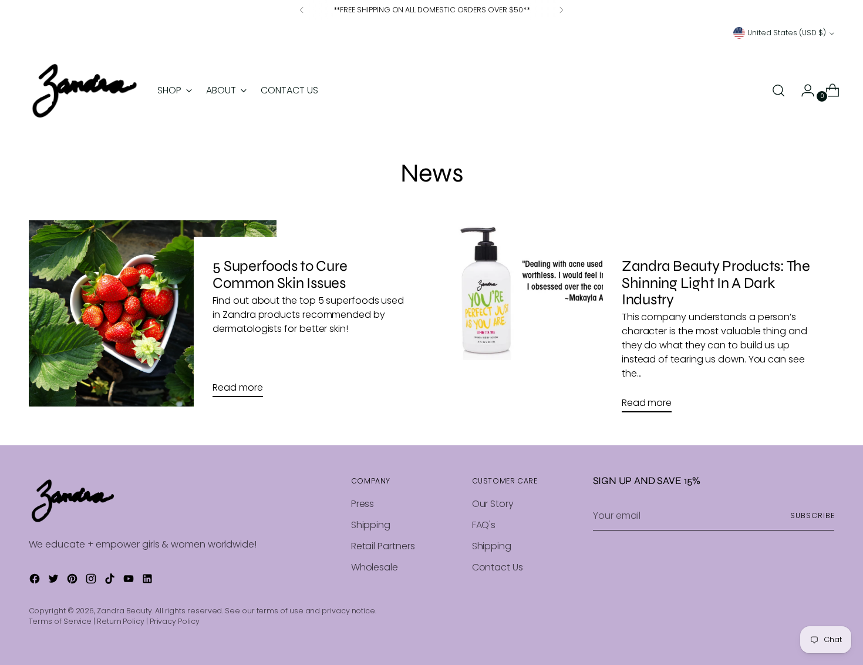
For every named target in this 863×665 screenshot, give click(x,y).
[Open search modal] (778, 90)
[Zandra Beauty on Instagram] (92, 581)
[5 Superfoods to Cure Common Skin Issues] (153, 313)
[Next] (561, 10)
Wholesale (374, 567)
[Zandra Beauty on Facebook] (36, 581)
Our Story (493, 503)
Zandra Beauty (124, 611)
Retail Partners (383, 546)
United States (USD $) (786, 33)
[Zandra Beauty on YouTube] (130, 581)
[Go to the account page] (803, 90)
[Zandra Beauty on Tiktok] (111, 581)
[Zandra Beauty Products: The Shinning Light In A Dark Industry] (561, 321)
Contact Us (497, 567)
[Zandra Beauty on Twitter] (55, 581)
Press (363, 503)
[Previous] (302, 10)
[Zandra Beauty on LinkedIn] (148, 581)
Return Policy (120, 621)
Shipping (370, 525)
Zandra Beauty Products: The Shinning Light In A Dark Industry (716, 282)
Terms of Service (60, 621)
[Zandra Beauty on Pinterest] (73, 581)
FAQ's (484, 525)
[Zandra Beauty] (84, 90)
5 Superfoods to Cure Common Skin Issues (280, 274)
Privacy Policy (175, 621)
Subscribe (812, 515)
